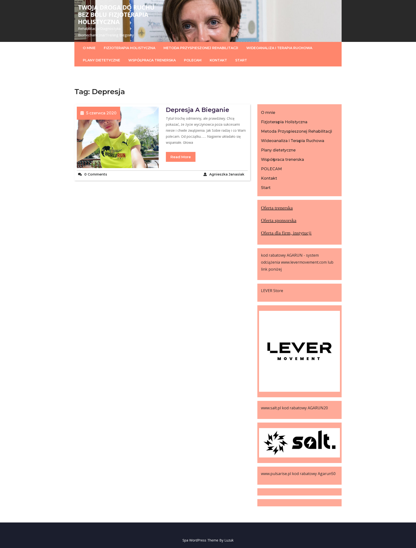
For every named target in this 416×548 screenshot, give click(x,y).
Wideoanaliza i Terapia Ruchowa (279, 48)
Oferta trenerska (277, 207)
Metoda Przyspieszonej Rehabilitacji (200, 48)
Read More (180, 157)
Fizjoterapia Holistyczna (129, 48)
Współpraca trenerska (152, 60)
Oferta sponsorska (278, 220)
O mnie (89, 48)
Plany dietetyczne (101, 60)
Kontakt (218, 60)
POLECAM (193, 60)
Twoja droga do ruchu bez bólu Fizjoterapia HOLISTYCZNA (116, 14)
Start (241, 60)
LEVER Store (272, 290)
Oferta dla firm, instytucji (286, 232)
